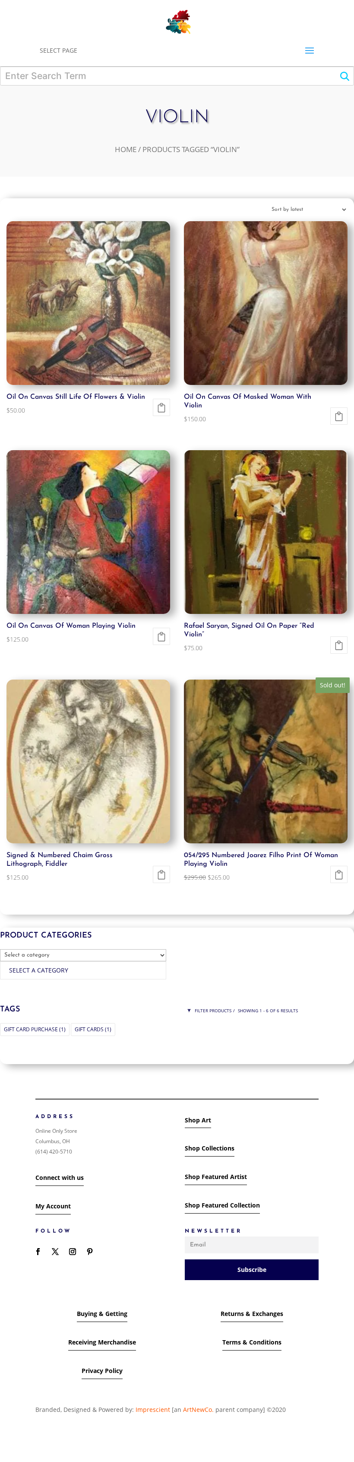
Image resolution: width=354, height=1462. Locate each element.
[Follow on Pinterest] (90, 1252)
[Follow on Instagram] (72, 1252)
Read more (339, 874)
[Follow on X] (55, 1252)
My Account (53, 1206)
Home (125, 149)
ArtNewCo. (198, 1409)
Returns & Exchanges (252, 1313)
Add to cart (161, 407)
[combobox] (83, 970)
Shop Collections (209, 1148)
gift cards (93, 1029)
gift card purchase (35, 1029)
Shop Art (198, 1120)
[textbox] (38, 970)
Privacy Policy (102, 1371)
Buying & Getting (102, 1313)
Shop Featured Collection (222, 1205)
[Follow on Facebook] (38, 1252)
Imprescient (153, 1409)
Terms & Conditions (251, 1342)
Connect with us (59, 1177)
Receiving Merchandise (102, 1342)
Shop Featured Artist (216, 1177)
